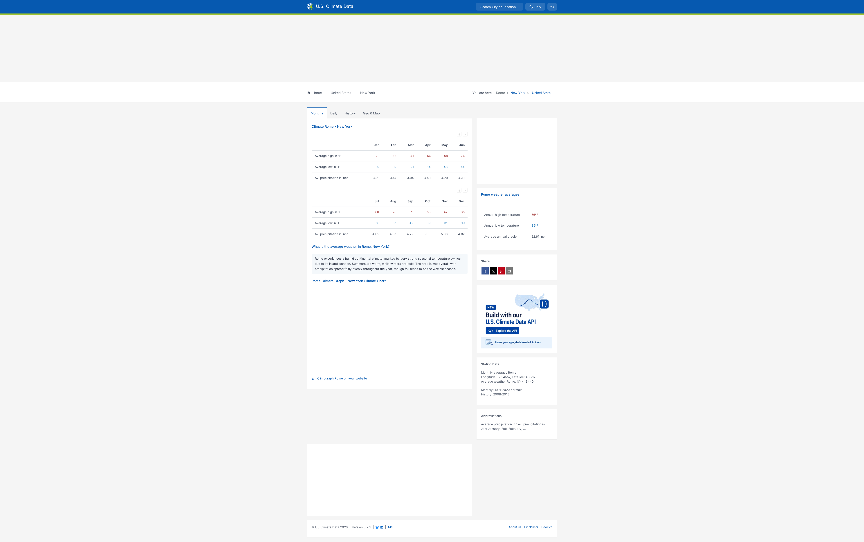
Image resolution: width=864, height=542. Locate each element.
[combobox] (499, 7)
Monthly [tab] (317, 113)
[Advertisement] (432, 48)
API (390, 527)
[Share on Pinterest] (501, 270)
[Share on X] (493, 270)
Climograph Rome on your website (342, 378)
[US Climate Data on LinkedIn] (381, 527)
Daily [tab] (334, 113)
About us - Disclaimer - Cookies (530, 527)
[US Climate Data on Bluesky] (377, 527)
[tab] (350, 113)
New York (518, 93)
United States (541, 93)
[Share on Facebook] (485, 270)
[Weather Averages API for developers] (516, 318)
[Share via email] (509, 270)
